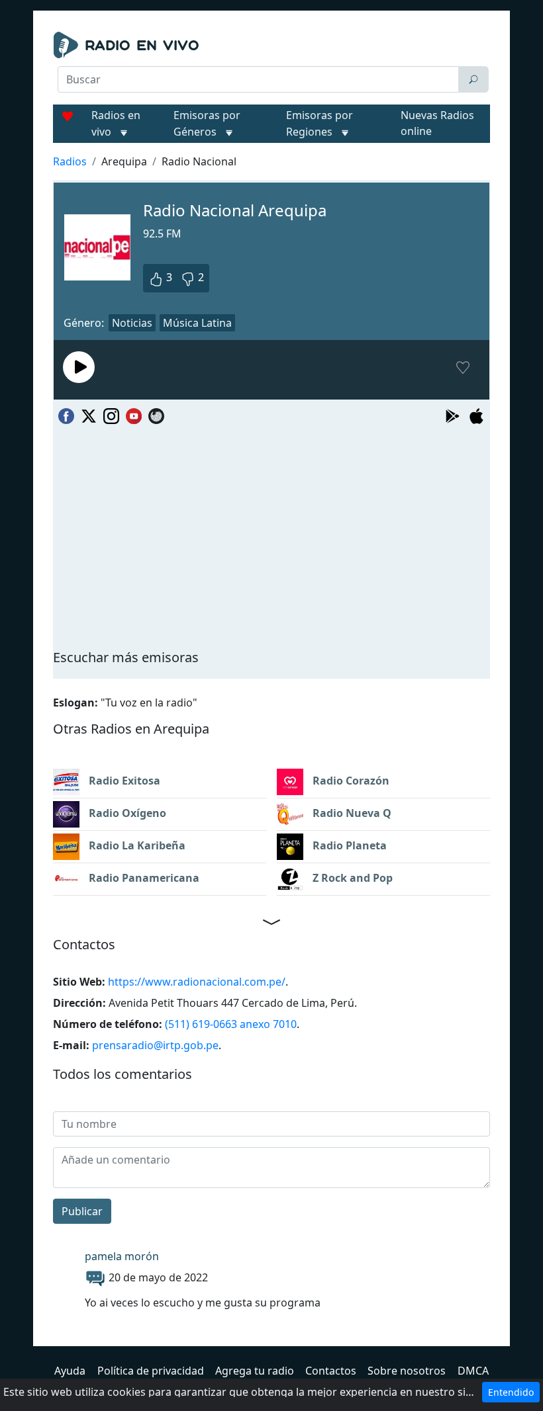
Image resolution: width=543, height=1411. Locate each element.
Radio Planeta (348, 845)
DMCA (473, 1370)
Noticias (132, 323)
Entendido (511, 1392)
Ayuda (69, 1370)
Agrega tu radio (254, 1370)
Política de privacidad (150, 1370)
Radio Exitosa (123, 780)
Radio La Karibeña (135, 845)
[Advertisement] (271, 127)
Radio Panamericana (142, 878)
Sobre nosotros (407, 1370)
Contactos (330, 1370)
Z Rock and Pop (351, 878)
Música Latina (197, 323)
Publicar (82, 1211)
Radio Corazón (349, 780)
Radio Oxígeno (126, 813)
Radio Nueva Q (350, 813)
